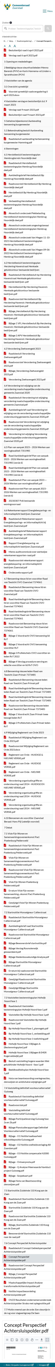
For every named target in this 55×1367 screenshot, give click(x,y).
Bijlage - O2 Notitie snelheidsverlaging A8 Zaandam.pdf (27, 1146)
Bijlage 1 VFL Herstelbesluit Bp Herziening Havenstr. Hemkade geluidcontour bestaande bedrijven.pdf (27, 327)
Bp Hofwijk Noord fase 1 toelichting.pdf (28, 1038)
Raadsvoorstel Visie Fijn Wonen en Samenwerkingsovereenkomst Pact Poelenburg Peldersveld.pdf (24, 873)
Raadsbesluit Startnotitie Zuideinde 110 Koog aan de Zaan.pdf (26, 1201)
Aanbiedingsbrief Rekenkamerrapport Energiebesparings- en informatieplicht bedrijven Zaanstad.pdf (25, 534)
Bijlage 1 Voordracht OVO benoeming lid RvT (27, 637)
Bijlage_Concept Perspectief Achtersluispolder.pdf (20, 1276)
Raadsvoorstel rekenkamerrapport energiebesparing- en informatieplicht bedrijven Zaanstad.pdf (23, 564)
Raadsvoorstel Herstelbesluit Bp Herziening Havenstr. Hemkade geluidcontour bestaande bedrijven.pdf (27, 302)
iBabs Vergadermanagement (18, 1365)
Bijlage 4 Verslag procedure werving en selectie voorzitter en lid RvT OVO (25, 663)
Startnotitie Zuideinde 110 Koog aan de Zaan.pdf (26, 1209)
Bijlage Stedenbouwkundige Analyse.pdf (28, 956)
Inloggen (42, 1365)
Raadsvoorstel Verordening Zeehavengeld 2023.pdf (27, 364)
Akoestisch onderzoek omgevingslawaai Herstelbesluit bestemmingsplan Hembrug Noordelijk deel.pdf (26, 229)
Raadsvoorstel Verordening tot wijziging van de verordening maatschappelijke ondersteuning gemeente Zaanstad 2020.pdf (26, 425)
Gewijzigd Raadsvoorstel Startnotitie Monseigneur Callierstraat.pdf (25, 981)
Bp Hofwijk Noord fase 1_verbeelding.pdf (29, 1033)
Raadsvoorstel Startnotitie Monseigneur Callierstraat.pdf (26, 936)
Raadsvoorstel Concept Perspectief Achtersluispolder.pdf (24, 1267)
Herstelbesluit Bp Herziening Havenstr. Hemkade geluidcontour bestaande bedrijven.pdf (26, 290)
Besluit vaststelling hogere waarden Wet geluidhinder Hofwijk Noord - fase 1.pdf (26, 1063)
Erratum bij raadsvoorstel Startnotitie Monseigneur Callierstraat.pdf (25, 972)
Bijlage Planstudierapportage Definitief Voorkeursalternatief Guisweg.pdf (26, 1129)
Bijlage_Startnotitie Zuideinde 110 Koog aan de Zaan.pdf (26, 1226)
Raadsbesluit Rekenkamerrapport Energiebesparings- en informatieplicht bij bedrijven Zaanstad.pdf (25, 522)
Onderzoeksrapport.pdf (20, 572)
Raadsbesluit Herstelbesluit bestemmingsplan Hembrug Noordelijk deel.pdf (23, 166)
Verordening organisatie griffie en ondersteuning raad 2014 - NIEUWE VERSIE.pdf (23, 808)
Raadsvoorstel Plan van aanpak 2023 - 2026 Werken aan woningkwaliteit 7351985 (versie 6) (26, 492)
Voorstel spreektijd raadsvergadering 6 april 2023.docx (26, 93)
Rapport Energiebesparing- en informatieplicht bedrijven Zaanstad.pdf (24, 545)
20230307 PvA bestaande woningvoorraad (19, 502)
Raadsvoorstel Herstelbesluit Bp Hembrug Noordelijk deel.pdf (27, 185)
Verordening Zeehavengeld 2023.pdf (26, 379)
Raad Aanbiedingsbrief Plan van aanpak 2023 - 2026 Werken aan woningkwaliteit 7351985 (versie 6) (26, 459)
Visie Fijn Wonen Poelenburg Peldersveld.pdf (21, 883)
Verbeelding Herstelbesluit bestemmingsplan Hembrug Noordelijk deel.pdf (23, 204)
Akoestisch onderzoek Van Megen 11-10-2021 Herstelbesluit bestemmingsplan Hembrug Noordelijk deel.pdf (27, 241)
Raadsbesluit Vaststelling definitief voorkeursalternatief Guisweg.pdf (24, 1098)
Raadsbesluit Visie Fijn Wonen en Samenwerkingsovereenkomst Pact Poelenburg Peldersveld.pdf (23, 849)
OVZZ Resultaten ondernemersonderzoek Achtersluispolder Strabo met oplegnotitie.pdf (27, 1301)
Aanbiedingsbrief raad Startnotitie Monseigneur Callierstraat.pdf (23, 927)
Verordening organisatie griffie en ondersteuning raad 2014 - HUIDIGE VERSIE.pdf (23, 796)
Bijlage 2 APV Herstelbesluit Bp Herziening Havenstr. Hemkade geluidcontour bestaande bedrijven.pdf (27, 339)
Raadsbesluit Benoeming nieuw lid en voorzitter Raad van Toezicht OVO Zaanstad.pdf (25, 590)
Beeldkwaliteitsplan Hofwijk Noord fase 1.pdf (26, 1071)
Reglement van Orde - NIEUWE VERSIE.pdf (22, 774)
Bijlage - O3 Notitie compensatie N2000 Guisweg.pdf (26, 1155)
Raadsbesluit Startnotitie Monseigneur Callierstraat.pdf (26, 919)
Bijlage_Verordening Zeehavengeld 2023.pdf (24, 372)
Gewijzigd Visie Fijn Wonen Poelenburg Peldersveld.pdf (26, 904)
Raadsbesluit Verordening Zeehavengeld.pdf (19, 355)
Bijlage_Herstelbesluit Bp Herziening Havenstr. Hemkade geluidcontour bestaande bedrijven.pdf (26, 315)
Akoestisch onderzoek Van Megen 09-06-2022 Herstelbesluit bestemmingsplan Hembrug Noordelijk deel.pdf (27, 253)
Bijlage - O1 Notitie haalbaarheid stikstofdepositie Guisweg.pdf (23, 1138)
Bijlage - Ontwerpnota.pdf (21, 1162)
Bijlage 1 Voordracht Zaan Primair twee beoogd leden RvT (26, 716)
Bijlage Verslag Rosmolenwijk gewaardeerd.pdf (21, 950)
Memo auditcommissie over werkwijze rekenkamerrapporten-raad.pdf (25, 553)
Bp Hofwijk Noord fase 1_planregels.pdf (28, 1028)
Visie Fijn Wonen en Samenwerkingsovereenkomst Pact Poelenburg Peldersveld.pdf (21, 861)
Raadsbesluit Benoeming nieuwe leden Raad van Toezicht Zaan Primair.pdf (25, 681)
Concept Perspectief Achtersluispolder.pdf (16, 1258)
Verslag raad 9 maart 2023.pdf (23, 109)
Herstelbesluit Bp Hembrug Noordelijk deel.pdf (25, 194)
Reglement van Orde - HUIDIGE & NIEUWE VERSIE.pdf (23, 756)
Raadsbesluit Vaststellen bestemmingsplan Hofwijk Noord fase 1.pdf (25, 1008)
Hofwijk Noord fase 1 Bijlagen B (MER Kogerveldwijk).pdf (25, 1054)
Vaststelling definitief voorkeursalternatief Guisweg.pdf (21, 1112)
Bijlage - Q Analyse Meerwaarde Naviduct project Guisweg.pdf (27, 1169)
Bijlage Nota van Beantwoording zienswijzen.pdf (22, 1182)
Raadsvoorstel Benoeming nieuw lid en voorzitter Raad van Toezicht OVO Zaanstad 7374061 (26, 627)
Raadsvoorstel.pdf (17, 1105)
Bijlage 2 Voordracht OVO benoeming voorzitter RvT (25, 646)
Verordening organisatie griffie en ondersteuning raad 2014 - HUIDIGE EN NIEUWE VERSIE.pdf (24, 784)
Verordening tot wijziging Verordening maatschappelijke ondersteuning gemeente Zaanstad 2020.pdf (25, 437)
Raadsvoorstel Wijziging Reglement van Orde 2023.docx (26, 748)
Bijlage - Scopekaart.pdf (20, 1175)
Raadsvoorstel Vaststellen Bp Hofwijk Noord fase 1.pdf (25, 1021)
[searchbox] (22, 28)
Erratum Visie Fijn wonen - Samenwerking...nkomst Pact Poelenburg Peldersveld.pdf (24, 894)
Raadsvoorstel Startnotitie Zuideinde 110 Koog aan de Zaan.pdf (27, 1218)
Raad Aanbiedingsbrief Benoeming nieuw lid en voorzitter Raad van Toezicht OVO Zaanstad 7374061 (27, 603)
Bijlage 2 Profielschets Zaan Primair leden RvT (27, 724)
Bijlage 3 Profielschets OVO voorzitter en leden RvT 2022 (27, 654)
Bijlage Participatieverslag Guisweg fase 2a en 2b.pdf (26, 1120)
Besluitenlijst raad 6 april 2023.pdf (25, 50)
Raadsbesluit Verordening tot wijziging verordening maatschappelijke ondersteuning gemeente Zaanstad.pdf (26, 401)
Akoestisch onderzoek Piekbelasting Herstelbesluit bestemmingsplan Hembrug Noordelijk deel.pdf (25, 217)
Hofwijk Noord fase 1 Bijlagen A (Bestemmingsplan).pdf (22, 1045)
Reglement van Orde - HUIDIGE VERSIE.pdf (22, 765)
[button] (48, 28)
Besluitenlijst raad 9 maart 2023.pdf (26, 114)
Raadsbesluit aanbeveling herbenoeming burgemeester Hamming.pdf (26, 140)
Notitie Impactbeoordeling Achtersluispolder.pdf (19, 1293)
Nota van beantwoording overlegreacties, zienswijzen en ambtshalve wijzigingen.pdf (27, 1080)
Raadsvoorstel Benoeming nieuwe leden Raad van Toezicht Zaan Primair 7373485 (26, 707)
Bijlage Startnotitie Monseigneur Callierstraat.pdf (23, 964)
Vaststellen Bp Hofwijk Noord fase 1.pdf (28, 1014)
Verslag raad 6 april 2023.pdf (22, 55)
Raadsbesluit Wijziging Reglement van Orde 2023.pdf (25, 739)
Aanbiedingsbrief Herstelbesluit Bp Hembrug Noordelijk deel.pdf (24, 177)
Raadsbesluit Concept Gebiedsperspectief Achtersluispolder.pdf (27, 1250)
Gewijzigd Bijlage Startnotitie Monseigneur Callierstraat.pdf (21, 989)
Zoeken (5, 22)
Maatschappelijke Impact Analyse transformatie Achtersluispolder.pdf (23, 1284)
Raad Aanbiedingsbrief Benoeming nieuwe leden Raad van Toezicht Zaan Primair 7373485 (27, 690)
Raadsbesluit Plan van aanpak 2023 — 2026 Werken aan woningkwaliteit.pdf (25, 481)
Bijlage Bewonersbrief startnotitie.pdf (27, 943)
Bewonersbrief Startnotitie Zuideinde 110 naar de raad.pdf (27, 1235)
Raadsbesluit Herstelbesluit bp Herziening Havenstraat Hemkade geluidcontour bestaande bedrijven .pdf (27, 278)
